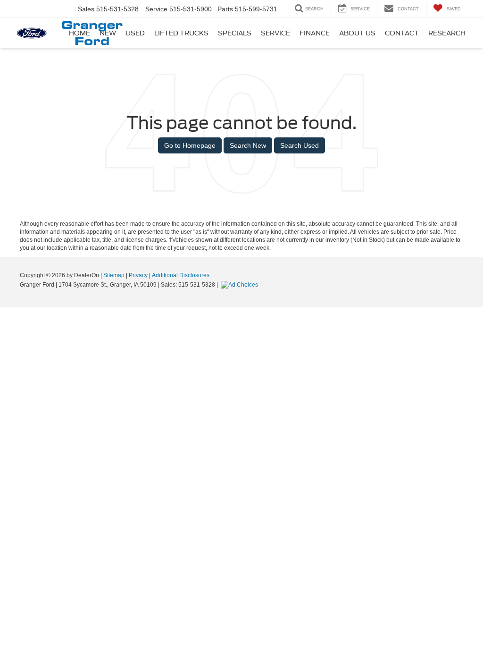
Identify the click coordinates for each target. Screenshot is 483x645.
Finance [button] (315, 33)
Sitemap (114, 275)
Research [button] (447, 33)
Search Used (299, 145)
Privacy (138, 275)
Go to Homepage (190, 145)
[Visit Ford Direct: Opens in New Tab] (240, 284)
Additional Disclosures (180, 275)
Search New (248, 145)
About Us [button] (357, 33)
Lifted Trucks (181, 33)
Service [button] (275, 33)
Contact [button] (402, 33)
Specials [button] (234, 33)
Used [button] (135, 33)
